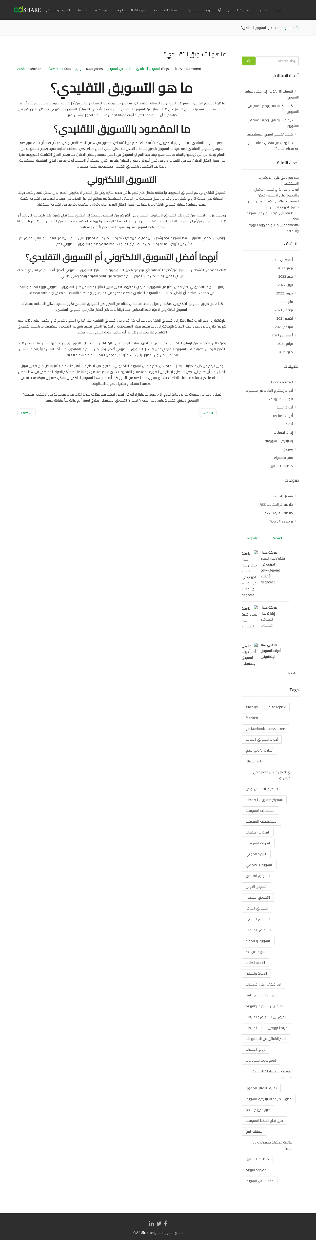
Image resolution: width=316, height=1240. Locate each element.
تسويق (285, 27)
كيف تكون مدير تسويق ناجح (272, 216)
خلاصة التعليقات (278, 513)
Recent (277, 538)
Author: (35, 69)
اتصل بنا (262, 10)
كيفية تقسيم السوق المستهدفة (270, 134)
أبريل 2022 (285, 285)
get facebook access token (265, 728)
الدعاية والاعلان (256, 973)
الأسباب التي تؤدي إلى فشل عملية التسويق (272, 94)
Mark (289, 213)
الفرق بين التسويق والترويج (264, 1006)
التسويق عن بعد (257, 952)
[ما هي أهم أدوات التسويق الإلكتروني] (250, 654)
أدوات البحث (284, 407)
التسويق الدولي (256, 886)
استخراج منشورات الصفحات (264, 799)
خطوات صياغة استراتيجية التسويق (269, 1099)
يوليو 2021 (285, 343)
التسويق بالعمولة (258, 941)
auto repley (277, 707)
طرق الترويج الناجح (258, 1109)
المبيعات (251, 1028)
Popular (253, 538)
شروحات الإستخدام (132, 10)
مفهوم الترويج (256, 1170)
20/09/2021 (53, 68)
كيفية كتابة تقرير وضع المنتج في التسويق (273, 108)
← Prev (26, 412)
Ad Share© (141, 1233)
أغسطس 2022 (282, 259)
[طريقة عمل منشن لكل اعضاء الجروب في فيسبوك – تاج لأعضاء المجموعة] (250, 574)
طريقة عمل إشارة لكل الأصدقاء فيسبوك (269, 616)
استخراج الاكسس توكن (262, 789)
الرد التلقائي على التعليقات (263, 984)
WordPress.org (281, 521)
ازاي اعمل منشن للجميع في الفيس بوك (272, 775)
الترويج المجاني (256, 854)
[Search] (249, 61)
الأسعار (82, 10)
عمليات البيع (254, 1131)
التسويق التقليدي (148, 68)
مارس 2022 (284, 293)
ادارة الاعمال (254, 761)
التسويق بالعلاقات (258, 930)
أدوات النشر (285, 424)
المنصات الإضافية (168, 10)
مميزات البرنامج (238, 10)
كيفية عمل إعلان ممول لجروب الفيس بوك (273, 204)
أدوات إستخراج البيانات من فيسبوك (269, 390)
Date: (68, 69)
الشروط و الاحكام (58, 10)
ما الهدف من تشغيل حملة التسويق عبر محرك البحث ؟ (271, 145)
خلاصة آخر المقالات (276, 504)
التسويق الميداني (258, 919)
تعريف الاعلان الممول (261, 1088)
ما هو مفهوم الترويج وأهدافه (274, 228)
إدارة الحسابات (283, 432)
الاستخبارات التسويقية (260, 810)
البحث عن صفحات (258, 832)
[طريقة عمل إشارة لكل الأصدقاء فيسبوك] (250, 620)
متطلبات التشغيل (281, 466)
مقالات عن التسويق (121, 68)
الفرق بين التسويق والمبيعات (266, 1017)
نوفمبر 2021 (284, 310)
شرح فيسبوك (283, 457)
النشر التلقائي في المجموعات (266, 1038)
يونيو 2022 (285, 268)
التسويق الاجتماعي (259, 865)
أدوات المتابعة (283, 415)
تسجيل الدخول (283, 496)
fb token (252, 718)
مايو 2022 (285, 276)
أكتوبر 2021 (284, 318)
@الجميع (252, 707)
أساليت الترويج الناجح (259, 750)
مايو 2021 (285, 352)
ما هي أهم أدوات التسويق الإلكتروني (271, 650)
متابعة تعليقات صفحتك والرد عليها (272, 1145)
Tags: (165, 69)
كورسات (103, 10)
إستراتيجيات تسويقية (279, 441)
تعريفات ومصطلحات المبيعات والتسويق (272, 1074)
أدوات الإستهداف (281, 399)
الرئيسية (280, 10)
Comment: (193, 69)
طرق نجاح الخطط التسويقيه (264, 1120)
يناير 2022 (286, 301)
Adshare (23, 68)
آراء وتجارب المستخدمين (204, 10)
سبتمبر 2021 (284, 327)
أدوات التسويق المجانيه (262, 739)
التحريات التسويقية (258, 843)
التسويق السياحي (258, 897)
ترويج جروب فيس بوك (261, 1060)
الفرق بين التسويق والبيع (263, 995)
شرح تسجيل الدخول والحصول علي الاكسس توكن (276, 192)
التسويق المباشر (257, 908)
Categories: (94, 69)
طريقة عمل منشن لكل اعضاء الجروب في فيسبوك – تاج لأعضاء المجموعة (273, 567)
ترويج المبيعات (255, 1049)
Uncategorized (282, 382)
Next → (207, 412)
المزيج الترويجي (278, 1028)
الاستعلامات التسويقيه (261, 821)
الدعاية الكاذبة (255, 962)
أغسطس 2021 (282, 335)
